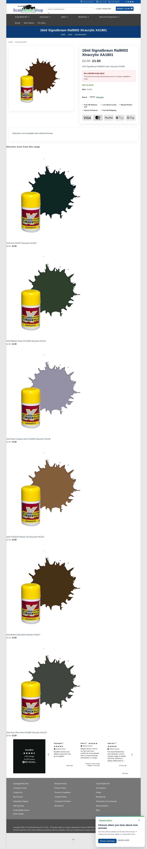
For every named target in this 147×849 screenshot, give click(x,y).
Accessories (44, 17)
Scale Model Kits (21, 17)
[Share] (22, 835)
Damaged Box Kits (20, 784)
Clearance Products (63, 801)
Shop (70, 35)
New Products (29, 23)
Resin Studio (18, 814)
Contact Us (17, 792)
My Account (18, 797)
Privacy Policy (60, 788)
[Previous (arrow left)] (8, 845)
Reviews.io (59, 806)
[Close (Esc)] (29, 835)
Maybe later (123, 840)
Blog (98, 810)
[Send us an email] (132, 2)
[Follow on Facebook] (126, 2)
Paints (63, 17)
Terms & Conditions (63, 792)
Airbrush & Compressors (108, 17)
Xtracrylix (100, 97)
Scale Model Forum (21, 810)
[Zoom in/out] (8, 835)
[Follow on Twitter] (130, 2)
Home (63, 35)
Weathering (82, 17)
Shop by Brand (102, 806)
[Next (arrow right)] (15, 845)
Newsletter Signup (20, 801)
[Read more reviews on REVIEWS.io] (29, 762)
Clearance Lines (20, 788)
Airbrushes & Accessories (106, 801)
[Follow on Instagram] (128, 2)
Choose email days (107, 841)
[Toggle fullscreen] (15, 835)
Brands (17, 23)
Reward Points (61, 784)
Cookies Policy (61, 797)
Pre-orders (41, 23)
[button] (48, 754)
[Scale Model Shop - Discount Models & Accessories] (28, 9)
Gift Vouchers (18, 806)
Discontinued (80, 35)
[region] (90, 754)
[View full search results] (48, 5)
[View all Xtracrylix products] (92, 97)
